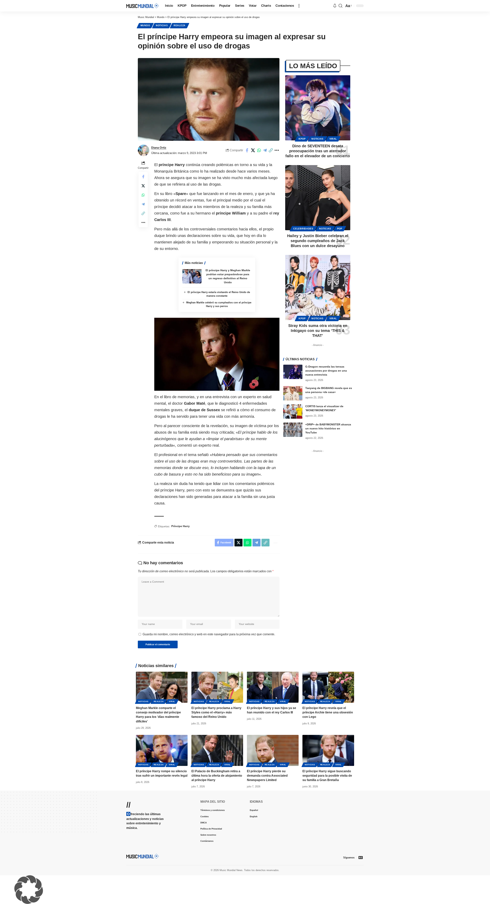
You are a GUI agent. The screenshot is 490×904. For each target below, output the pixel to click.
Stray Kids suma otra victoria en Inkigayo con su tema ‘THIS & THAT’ (317, 330)
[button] (299, 5)
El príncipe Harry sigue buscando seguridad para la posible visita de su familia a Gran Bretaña (327, 776)
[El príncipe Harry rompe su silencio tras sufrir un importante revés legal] (162, 750)
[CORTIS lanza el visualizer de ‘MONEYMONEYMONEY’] (292, 411)
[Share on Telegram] (265, 150)
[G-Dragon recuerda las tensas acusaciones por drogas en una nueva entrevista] (292, 372)
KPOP (302, 139)
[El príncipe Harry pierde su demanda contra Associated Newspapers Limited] (273, 750)
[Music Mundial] (142, 5)
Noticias (162, 25)
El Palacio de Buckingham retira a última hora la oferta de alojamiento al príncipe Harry (216, 776)
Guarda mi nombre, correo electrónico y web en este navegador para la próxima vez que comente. (209, 634)
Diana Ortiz (158, 147)
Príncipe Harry (180, 526)
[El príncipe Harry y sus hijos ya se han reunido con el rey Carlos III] (273, 687)
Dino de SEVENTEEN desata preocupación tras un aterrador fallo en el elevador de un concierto (317, 151)
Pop (339, 229)
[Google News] (361, 857)
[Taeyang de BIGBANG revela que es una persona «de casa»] (292, 393)
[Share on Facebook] (247, 150)
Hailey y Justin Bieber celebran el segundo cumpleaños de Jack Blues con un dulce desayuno (317, 241)
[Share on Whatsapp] (259, 150)
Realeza (179, 25)
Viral (333, 139)
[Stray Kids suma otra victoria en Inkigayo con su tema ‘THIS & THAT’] (317, 287)
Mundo (145, 25)
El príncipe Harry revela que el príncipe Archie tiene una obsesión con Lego (327, 712)
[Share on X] (253, 150)
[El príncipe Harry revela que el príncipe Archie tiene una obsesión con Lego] (328, 687)
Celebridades (303, 229)
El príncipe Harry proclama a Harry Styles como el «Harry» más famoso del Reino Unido (216, 712)
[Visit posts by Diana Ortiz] (143, 150)
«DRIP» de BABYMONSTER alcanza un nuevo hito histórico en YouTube (328, 428)
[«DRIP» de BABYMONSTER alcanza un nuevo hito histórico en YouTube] (292, 430)
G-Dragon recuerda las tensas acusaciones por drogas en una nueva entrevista (326, 370)
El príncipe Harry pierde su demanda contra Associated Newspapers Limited (267, 776)
